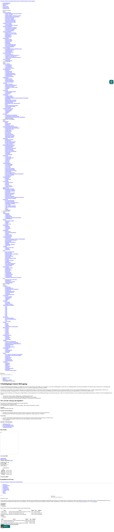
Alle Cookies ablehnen (5, 524)
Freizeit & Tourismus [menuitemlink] (7, 10)
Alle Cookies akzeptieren (14, 524)
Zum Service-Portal (4, 481)
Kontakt (4, 490)
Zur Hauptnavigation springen (14, 0)
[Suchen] (62, 497)
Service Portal (5, 6)
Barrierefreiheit (5, 4)
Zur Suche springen (31, 0)
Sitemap (4, 493)
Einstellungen (3, 503)
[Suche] (0, 495)
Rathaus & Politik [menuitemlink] (6, 283)
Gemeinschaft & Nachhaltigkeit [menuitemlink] (9, 119)
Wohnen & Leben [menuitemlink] (6, 211)
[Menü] (0, 372)
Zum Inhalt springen (23, 0)
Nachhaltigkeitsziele (6, 3)
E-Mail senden (3, 458)
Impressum (5, 484)
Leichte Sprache (6, 7)
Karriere (4, 5)
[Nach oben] (2, 495)
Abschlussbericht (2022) (7, 427)
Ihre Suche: (2, 373)
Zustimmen (4, 506)
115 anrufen (10, 481)
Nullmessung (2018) (7, 423)
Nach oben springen (4, 0)
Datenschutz (5, 486)
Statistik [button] (2, 515)
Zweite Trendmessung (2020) (8, 426)
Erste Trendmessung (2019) (8, 425)
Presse (4, 491)
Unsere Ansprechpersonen (18, 481)
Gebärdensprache (6, 8)
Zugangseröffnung (6, 485)
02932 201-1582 (3, 459)
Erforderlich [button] (3, 504)
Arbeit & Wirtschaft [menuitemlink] (6, 61)
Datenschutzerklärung (83, 501)
